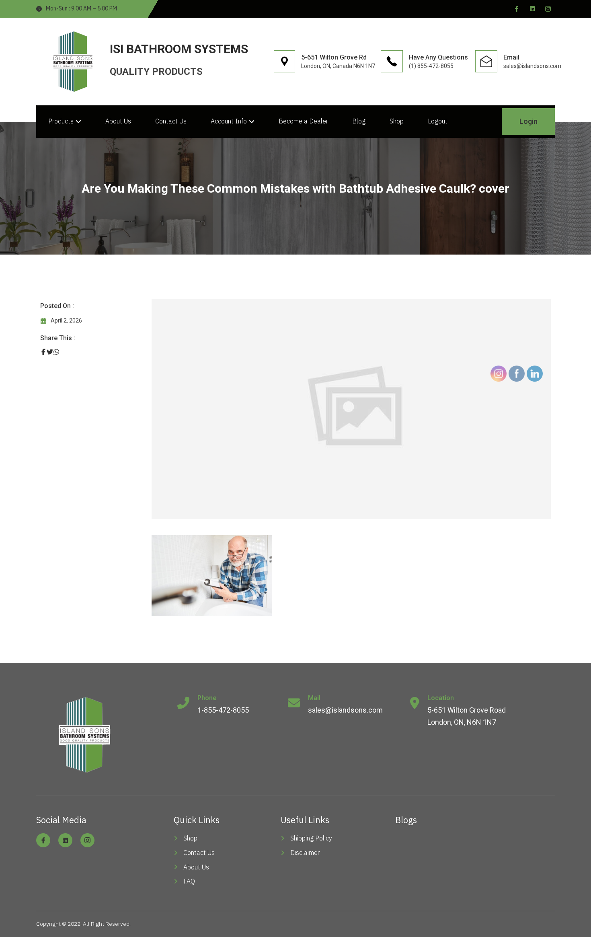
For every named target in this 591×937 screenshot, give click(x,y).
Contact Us (171, 121)
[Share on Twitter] (50, 352)
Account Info (229, 121)
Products (61, 121)
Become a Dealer (303, 121)
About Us (118, 121)
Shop (397, 121)
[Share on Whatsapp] (56, 352)
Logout (437, 121)
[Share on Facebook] (43, 352)
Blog (358, 121)
